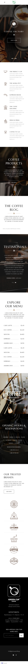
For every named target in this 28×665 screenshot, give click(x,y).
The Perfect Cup (16, 71)
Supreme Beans (15, 95)
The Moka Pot (15, 83)
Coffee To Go (15, 132)
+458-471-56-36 (14, 453)
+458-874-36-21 (14, 450)
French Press (14, 120)
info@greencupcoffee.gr (14, 651)
